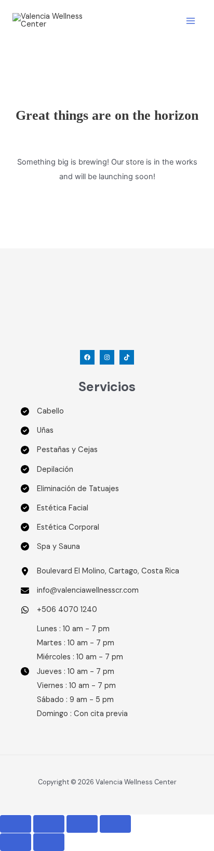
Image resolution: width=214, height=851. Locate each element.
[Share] (82, 824)
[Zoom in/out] (15, 824)
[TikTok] (126, 357)
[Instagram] (107, 357)
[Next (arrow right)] (48, 842)
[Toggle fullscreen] (48, 824)
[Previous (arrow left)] (15, 842)
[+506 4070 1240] (59, 610)
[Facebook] (87, 357)
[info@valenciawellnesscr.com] (80, 590)
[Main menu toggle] (191, 21)
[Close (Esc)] (115, 824)
